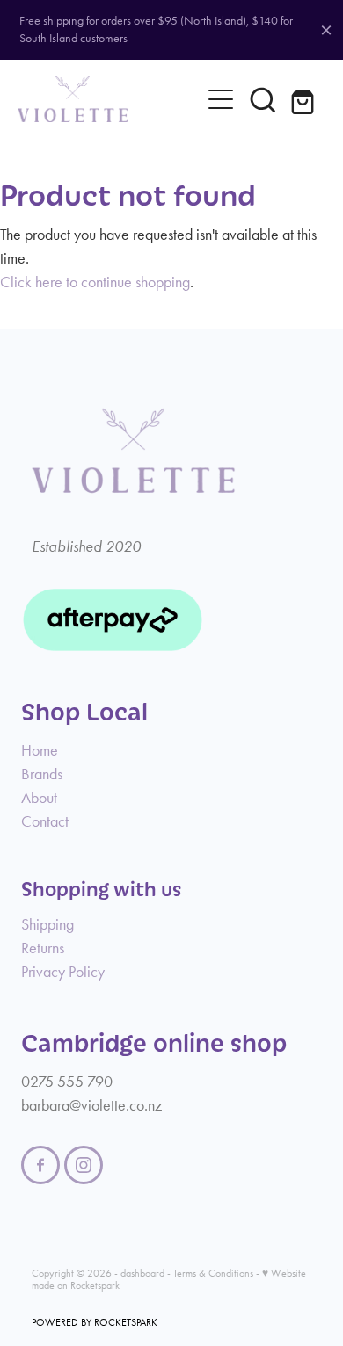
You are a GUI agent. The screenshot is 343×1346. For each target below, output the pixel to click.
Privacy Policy (63, 971)
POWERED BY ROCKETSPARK (94, 1322)
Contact (45, 821)
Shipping (47, 924)
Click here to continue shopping (95, 282)
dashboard (142, 1273)
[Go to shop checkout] (305, 99)
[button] (263, 99)
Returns (42, 948)
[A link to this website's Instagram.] (83, 1165)
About (39, 797)
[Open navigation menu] (221, 99)
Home (39, 750)
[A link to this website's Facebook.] (40, 1165)
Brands (41, 774)
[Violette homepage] (109, 99)
